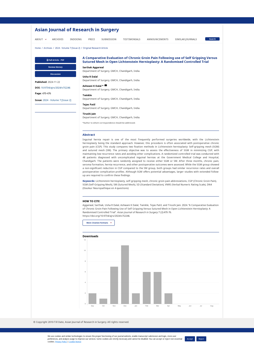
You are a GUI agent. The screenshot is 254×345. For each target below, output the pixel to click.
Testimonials (131, 39)
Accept (190, 339)
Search (212, 39)
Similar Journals (186, 39)
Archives (57, 39)
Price (91, 39)
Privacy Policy (61, 341)
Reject (201, 339)
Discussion (55, 74)
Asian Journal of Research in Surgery (77, 29)
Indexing (76, 39)
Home (38, 48)
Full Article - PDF (56, 60)
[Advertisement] (127, 8)
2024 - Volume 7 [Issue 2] (67, 48)
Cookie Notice (75, 341)
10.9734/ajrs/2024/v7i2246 (55, 87)
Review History (55, 67)
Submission (108, 39)
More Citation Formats (98, 222)
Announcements (157, 39)
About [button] (39, 39)
